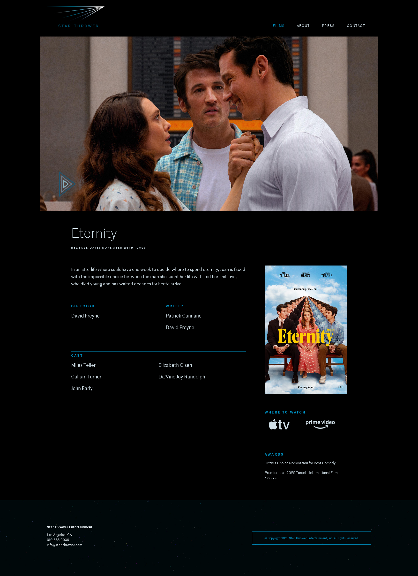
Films (278, 25)
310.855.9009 (58, 539)
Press (328, 25)
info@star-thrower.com (64, 544)
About (303, 25)
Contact (356, 25)
